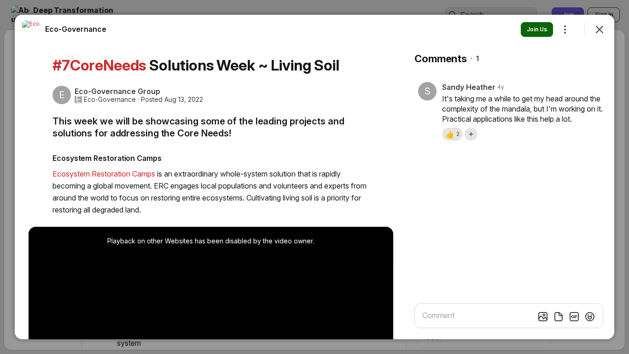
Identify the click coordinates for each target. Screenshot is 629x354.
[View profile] (31, 29)
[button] (452, 134)
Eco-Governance (110, 99)
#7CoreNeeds (99, 65)
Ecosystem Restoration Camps (103, 173)
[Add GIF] (574, 316)
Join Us (537, 29)
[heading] (75, 29)
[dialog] (314, 177)
